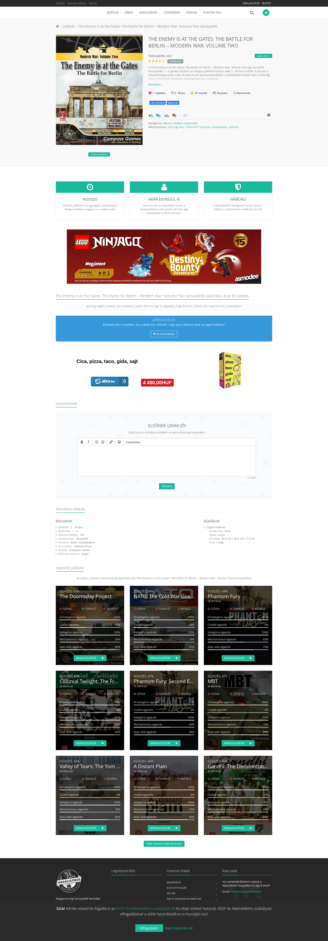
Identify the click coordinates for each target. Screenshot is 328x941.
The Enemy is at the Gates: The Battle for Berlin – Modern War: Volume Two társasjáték (147, 26)
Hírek (129, 12)
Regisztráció (174, 882)
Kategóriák (148, 12)
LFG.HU (93, 3)
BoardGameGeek (77, 3)
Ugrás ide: (262, 55)
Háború (167, 123)
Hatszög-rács (176, 127)
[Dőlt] (88, 442)
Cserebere (172, 12)
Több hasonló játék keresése (164, 843)
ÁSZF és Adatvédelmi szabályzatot (145, 908)
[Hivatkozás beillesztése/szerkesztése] (111, 442)
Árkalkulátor (251, 3)
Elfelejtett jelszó (176, 887)
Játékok (113, 12)
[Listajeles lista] (96, 442)
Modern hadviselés (185, 123)
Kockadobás (219, 127)
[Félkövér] (82, 442)
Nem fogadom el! (179, 928)
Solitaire (234, 127)
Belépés (266, 3)
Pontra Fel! (212, 12)
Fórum (191, 12)
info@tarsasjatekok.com (246, 891)
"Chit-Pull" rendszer (198, 127)
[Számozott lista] (103, 442)
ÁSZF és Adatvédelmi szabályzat (184, 898)
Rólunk (171, 893)
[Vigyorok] (119, 442)
